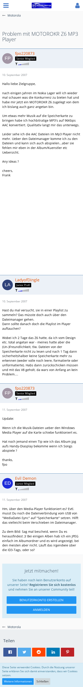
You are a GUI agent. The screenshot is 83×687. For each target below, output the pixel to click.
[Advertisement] (41, 225)
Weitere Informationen (18, 681)
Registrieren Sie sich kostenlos (52, 585)
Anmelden (41, 610)
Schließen (42, 681)
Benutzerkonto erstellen (41, 600)
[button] (6, 5)
